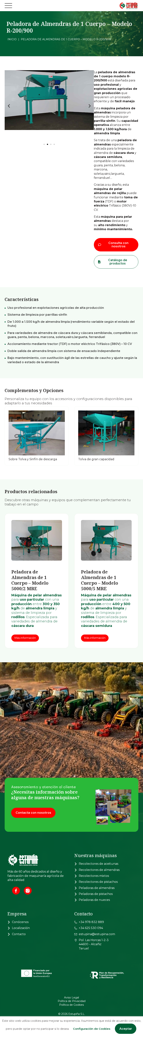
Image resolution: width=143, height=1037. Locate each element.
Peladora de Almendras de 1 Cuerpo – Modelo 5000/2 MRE (29, 580)
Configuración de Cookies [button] (91, 1028)
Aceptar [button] (125, 1028)
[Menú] (8, 5)
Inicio (12, 39)
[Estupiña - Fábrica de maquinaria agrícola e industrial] (119, 6)
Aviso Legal (71, 997)
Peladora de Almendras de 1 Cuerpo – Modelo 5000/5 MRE (99, 580)
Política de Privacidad (71, 1001)
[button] (9, 106)
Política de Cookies (71, 1004)
